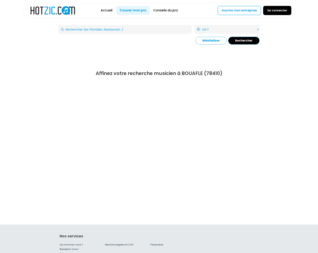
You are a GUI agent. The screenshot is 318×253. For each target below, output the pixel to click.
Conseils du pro (165, 10)
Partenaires (156, 244)
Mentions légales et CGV (119, 244)
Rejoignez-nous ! (69, 249)
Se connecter (277, 10)
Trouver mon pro (132, 10)
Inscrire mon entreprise (239, 10)
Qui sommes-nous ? (71, 244)
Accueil (106, 10)
